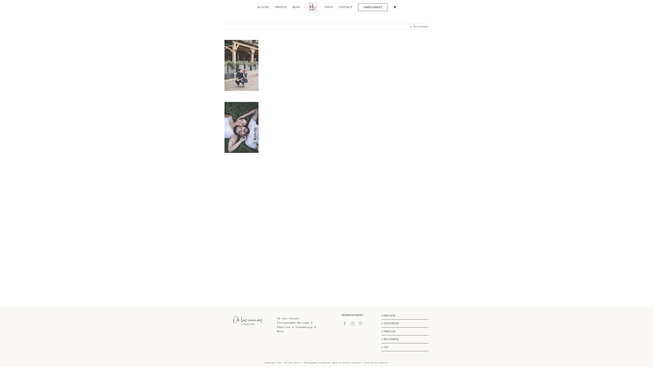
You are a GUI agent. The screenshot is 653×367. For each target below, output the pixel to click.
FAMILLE (389, 331)
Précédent (421, 26)
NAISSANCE (391, 339)
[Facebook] (345, 323)
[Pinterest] (360, 323)
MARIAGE (389, 315)
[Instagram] (352, 323)
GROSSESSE (391, 323)
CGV (386, 347)
